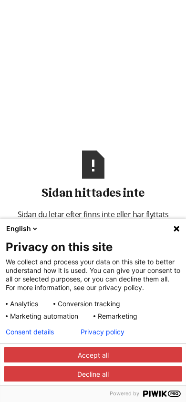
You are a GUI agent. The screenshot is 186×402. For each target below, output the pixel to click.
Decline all (93, 374)
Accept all (93, 355)
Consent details (30, 332)
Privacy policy (102, 332)
